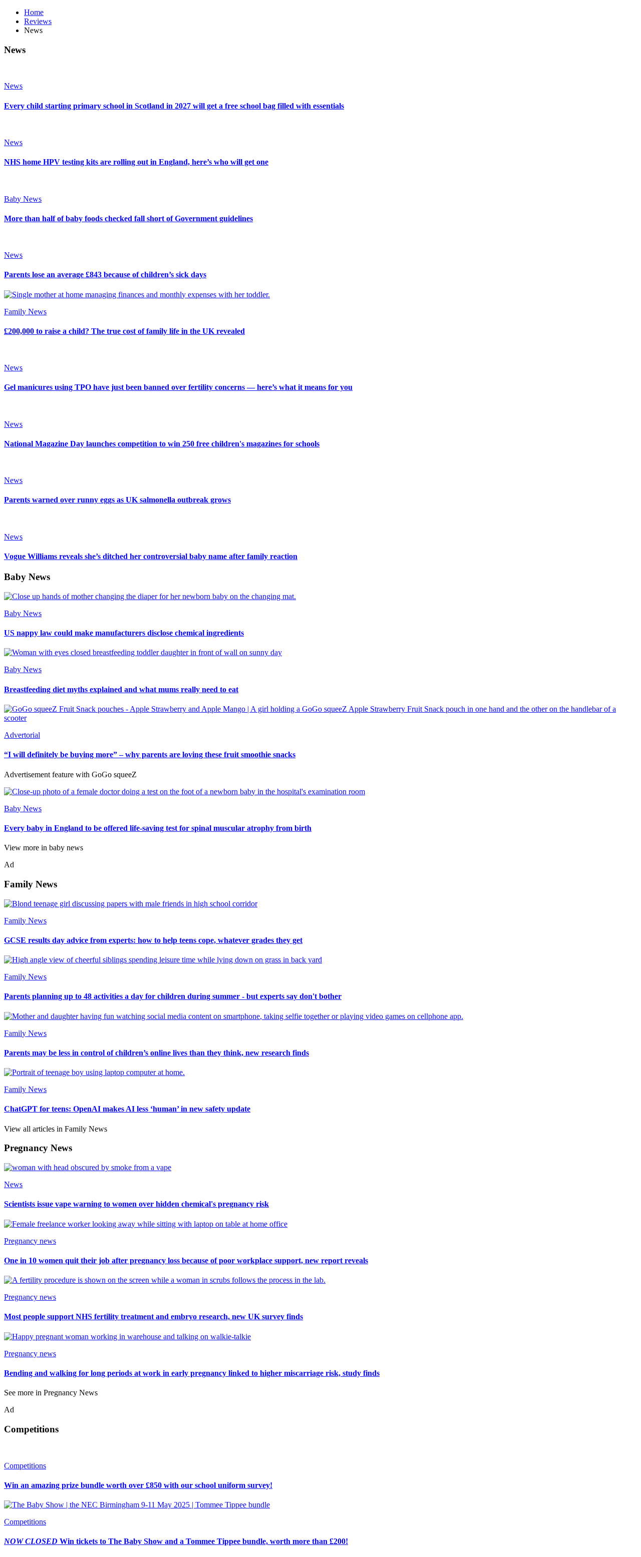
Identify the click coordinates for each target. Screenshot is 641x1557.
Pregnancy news (30, 1241)
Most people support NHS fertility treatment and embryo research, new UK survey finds (153, 1316)
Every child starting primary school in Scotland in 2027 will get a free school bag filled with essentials (174, 106)
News (13, 86)
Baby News (23, 199)
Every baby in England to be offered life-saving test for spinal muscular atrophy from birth (157, 828)
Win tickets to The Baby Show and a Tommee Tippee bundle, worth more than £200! (176, 1541)
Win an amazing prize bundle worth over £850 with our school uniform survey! (138, 1485)
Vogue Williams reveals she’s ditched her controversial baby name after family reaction (150, 556)
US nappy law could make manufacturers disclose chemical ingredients (124, 633)
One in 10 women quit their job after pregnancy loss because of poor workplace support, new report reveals (186, 1260)
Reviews (38, 21)
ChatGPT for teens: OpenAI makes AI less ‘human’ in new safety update (127, 1109)
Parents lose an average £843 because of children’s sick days (105, 274)
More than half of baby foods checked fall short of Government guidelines (128, 218)
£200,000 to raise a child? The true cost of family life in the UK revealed (124, 331)
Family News (25, 311)
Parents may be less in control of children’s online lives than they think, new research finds (156, 1053)
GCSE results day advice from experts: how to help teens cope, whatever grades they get (153, 940)
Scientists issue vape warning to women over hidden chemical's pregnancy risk (136, 1204)
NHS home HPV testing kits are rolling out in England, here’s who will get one (136, 162)
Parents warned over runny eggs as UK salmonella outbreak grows (117, 499)
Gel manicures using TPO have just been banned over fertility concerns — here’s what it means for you (178, 387)
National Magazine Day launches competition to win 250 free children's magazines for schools (161, 443)
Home (34, 12)
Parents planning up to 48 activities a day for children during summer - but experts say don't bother (173, 996)
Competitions (25, 1465)
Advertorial (22, 735)
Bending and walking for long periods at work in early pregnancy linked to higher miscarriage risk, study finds (192, 1373)
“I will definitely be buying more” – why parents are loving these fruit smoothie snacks (149, 754)
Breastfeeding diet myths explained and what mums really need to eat (121, 689)
